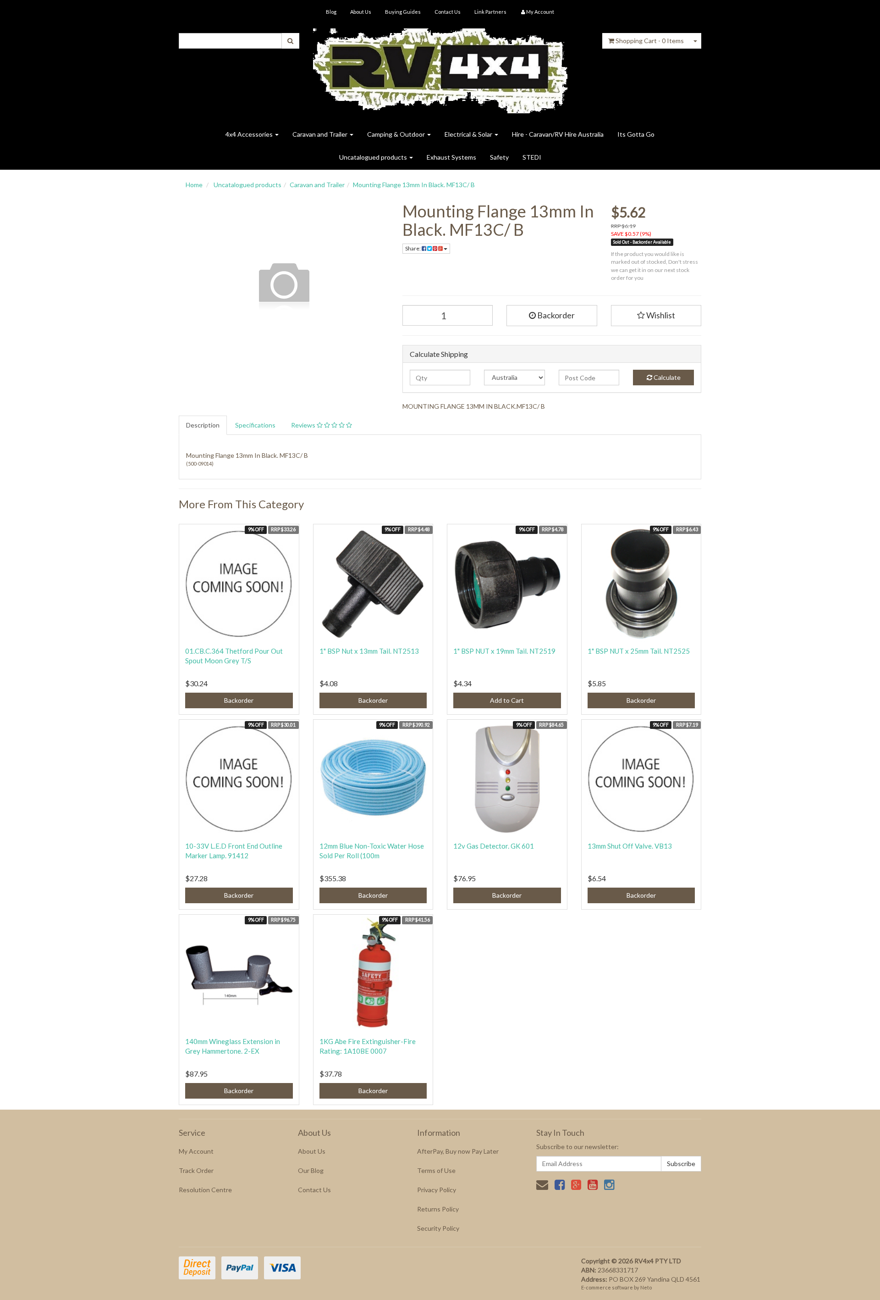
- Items (650, 40)
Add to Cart (507, 700)
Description (203, 425)
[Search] (290, 41)
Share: (413, 248)
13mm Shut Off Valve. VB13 (630, 846)
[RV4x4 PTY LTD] (440, 68)
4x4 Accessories (250, 134)
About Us (360, 12)
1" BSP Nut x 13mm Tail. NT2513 (369, 651)
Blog (331, 12)
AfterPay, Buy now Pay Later (458, 1151)
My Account (196, 1151)
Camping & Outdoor (396, 134)
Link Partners (490, 12)
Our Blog (311, 1170)
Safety (499, 157)
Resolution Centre (205, 1190)
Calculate (666, 377)
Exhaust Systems (451, 157)
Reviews (304, 425)
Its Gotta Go (635, 134)
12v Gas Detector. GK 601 (493, 846)
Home (194, 185)
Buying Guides (403, 12)
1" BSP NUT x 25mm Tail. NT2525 (639, 651)
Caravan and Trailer (320, 134)
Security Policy (438, 1228)
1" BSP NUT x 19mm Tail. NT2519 (504, 651)
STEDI (531, 157)
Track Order (196, 1170)
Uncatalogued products (373, 157)
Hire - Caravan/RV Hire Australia (558, 134)
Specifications (255, 425)
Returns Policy (438, 1209)
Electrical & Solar (469, 134)
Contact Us (447, 12)
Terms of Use (436, 1170)
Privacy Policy (436, 1190)
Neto (646, 1287)
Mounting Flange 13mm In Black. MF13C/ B (414, 185)
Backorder (555, 315)
